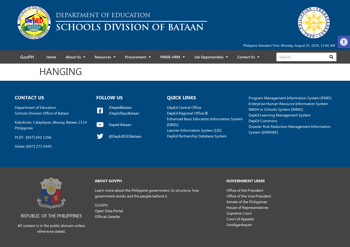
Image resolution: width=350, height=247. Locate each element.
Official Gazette (107, 216)
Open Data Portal (109, 210)
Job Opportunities (208, 57)
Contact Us (246, 57)
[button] (344, 42)
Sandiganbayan (239, 224)
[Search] (331, 57)
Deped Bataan (120, 124)
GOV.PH (101, 204)
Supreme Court (239, 213)
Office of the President (244, 190)
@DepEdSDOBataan (125, 136)
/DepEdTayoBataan (124, 113)
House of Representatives (247, 207)
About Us (73, 57)
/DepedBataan (120, 107)
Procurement (135, 57)
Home (51, 57)
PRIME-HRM (170, 57)
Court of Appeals (240, 218)
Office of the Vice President (248, 195)
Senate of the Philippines (246, 201)
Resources (103, 57)
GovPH (27, 57)
